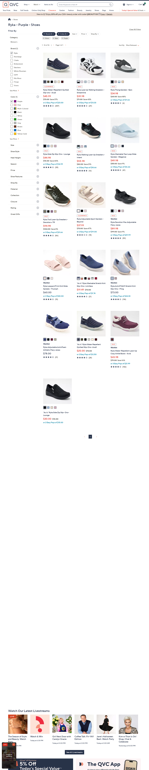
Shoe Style (15, 151)
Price (13, 170)
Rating (13, 208)
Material (14, 189)
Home (111, 10)
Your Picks (6, 10)
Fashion (71, 10)
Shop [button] (26, 4)
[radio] (45, 82)
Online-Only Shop (38, 10)
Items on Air (48, 4)
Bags (104, 10)
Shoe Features (16, 176)
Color (14, 97)
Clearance (52, 10)
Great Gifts (15, 214)
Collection (15, 195)
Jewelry (88, 10)
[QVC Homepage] (9, 19)
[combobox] (82, 4)
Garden (62, 10)
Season (14, 164)
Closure (14, 201)
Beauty (79, 10)
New (15, 10)
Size (12, 145)
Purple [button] (65, 38)
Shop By (14, 183)
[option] (74, 14)
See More (13, 91)
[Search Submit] (110, 4)
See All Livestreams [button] (74, 752)
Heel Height (16, 157)
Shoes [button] (47, 38)
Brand (14, 48)
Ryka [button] (56, 38)
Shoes (97, 10)
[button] (124, 4)
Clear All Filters (135, 29)
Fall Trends (24, 10)
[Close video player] (14, 744)
